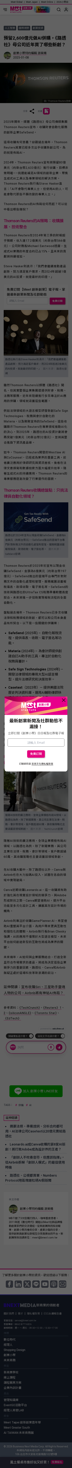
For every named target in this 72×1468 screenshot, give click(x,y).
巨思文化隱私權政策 (42, 763)
